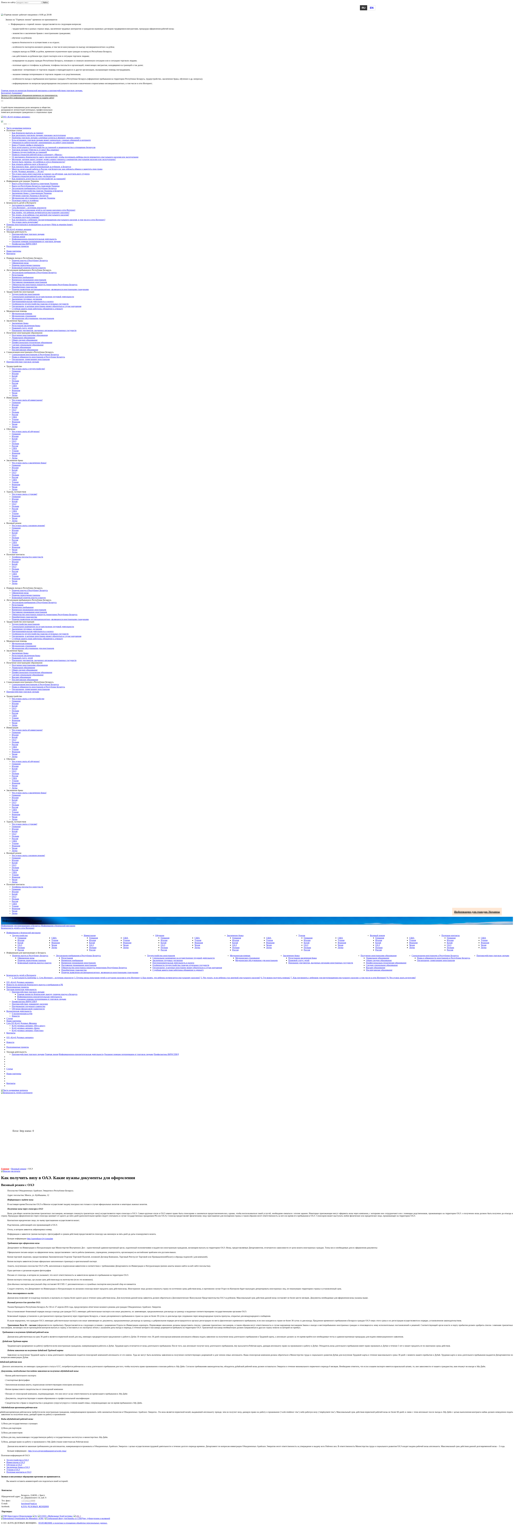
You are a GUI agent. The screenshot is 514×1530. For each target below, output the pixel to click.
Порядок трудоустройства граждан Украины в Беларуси (37, 191)
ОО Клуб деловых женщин (18, 229)
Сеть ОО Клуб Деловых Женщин (21, 1023)
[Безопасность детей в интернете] (17, 1093)
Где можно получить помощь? (25, 217)
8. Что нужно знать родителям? (401, 978)
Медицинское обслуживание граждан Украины (33, 198)
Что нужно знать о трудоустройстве (28, 699)
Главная (5, 1169)
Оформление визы (20, 263)
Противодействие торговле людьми (28, 234)
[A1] (35, 1516)
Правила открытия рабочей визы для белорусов (33, 176)
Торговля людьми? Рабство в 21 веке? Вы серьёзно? (35, 150)
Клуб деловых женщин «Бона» (26, 1028)
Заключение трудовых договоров (27, 299)
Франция (16, 390)
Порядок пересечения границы (26, 265)
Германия (16, 371)
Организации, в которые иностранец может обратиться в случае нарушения (46, 306)
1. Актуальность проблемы (24, 978)
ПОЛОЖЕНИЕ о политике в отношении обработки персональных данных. (72, 1523)
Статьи (9, 1018)
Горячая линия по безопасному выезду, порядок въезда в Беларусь (47, 994)
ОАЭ (14, 378)
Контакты (10, 253)
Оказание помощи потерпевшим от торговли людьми (36, 241)
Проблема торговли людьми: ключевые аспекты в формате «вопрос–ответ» (46, 138)
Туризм (301, 935)
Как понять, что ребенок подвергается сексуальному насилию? (40, 212)
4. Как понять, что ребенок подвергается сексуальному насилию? (170, 978)
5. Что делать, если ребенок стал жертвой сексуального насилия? (230, 978)
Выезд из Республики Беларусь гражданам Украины (36, 186)
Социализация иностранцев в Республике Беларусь (35, 354)
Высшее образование (21, 347)
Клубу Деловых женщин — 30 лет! (28, 171)
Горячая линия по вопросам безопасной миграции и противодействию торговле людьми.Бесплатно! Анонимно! (42, 94)
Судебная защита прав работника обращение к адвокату (37, 309)
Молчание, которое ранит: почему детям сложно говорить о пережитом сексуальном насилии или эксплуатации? (64, 159)
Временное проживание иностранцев (29, 280)
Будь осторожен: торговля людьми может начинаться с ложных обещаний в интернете (51, 140)
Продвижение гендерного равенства (28, 1006)
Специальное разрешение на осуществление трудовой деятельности (43, 296)
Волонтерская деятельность (19, 1011)
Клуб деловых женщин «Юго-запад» (28, 1026)
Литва (14, 395)
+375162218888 (28, 1500)
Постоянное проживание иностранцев (29, 282)
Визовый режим (377, 935)
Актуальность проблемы (23, 205)
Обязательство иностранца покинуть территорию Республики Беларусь (44, 284)
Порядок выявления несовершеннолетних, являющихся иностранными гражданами (50, 289)
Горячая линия (18, 236)
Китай (15, 376)
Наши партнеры (13, 251)
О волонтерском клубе (22, 1013)
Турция (15, 388)
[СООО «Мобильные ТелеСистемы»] (55, 1516)
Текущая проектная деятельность (21, 989)
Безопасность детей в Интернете (21, 975)
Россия (15, 383)
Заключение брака (20, 323)
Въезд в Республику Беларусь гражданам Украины (35, 183)
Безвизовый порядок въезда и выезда (29, 268)
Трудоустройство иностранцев (26, 294)
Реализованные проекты (17, 246)
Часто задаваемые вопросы (18, 128)
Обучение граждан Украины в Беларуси (30, 195)
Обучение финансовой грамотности (28, 1009)
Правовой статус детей (22, 328)
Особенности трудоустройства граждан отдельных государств (40, 304)
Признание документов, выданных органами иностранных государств (44, 330)
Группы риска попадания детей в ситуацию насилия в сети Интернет (43, 210)
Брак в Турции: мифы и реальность (28, 145)
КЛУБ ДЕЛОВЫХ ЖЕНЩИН (35, 1506)
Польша (15, 381)
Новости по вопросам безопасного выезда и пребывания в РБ (34, 985)
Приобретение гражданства (24, 287)
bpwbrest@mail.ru (29, 1503)
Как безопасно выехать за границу (27, 133)
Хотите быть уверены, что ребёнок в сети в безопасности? (38, 162)
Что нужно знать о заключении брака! (29, 463)
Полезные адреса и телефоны (25, 200)
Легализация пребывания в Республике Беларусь (34, 188)
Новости (16, 1016)
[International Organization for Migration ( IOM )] (22, 1518)
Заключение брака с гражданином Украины (32, 193)
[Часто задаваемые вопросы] (14, 1090)
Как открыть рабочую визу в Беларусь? (30, 164)
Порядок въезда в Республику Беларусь (30, 260)
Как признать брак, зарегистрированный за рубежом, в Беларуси (41, 167)
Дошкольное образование (23, 338)
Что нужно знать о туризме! (24, 494)
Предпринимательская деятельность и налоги (33, 301)
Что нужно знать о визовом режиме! (28, 525)
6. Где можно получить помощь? (275, 978)
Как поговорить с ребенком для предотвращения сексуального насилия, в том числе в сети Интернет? (58, 220)
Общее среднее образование (24, 340)
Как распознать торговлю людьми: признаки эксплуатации (39, 135)
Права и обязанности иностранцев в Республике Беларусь (38, 357)
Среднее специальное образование (28, 345)
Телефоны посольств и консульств (27, 557)
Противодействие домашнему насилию (30, 1004)
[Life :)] (77, 1516)
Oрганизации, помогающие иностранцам (31, 359)
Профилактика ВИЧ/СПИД (24, 244)
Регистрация (17, 275)
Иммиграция (90, 935)
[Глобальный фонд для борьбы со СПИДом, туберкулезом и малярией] (77, 1518)
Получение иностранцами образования (30, 335)
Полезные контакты (450, 935)
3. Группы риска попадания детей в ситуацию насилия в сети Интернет (107, 978)
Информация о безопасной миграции (18, 102)
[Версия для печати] (10, 1171)
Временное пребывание (23, 277)
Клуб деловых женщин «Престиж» (28, 1030)
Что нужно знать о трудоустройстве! (28, 369)
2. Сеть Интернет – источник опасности (55, 978)
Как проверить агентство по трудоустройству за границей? (39, 179)
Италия (15, 373)
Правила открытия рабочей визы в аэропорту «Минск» (37, 154)
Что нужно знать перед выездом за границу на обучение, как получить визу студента (51, 174)
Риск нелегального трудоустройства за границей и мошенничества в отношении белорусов (53, 147)
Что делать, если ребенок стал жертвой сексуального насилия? (40, 215)
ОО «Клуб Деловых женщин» (20, 982)
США (14, 385)
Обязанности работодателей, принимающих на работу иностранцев (43, 142)
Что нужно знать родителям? (25, 222)
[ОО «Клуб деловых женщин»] (15, 117)
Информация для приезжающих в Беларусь (21, 105)
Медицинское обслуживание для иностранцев (33, 318)
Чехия (14, 393)
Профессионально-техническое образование (32, 342)
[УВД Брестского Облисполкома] (16, 1516)
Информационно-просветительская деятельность (34, 239)
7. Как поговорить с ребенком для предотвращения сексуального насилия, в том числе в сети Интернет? (339, 978)
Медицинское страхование (24, 316)
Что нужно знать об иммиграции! (27, 400)
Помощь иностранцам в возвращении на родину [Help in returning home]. (39, 224)
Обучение (159, 935)
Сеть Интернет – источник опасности (29, 208)
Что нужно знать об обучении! (26, 431)
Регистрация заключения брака (26, 325)
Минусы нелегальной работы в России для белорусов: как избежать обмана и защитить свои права (57, 169)
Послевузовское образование (25, 350)
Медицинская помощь (22, 313)
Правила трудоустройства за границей (29, 152)
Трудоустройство (20, 935)
